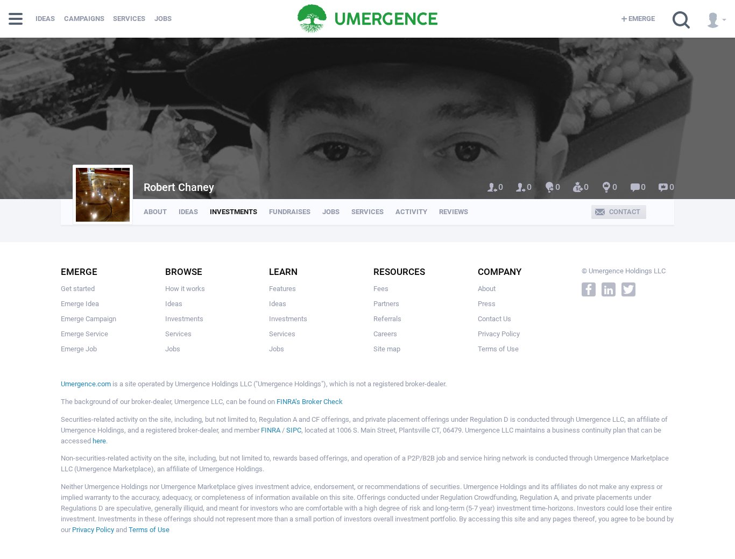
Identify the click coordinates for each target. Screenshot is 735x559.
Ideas (45, 19)
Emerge (641, 19)
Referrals (387, 319)
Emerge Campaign (88, 319)
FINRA (270, 430)
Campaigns (84, 19)
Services (129, 19)
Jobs (163, 19)
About (155, 212)
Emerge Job (79, 349)
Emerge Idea (80, 304)
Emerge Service (84, 334)
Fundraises (289, 212)
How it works (185, 289)
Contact (624, 212)
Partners (386, 304)
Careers (385, 334)
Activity (411, 212)
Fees (380, 289)
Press (487, 304)
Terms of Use (498, 349)
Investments (233, 212)
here (99, 441)
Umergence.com (86, 384)
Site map (386, 349)
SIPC (293, 430)
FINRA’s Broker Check (310, 402)
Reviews (453, 212)
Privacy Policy (499, 334)
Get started (78, 289)
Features (282, 289)
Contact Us (494, 319)
